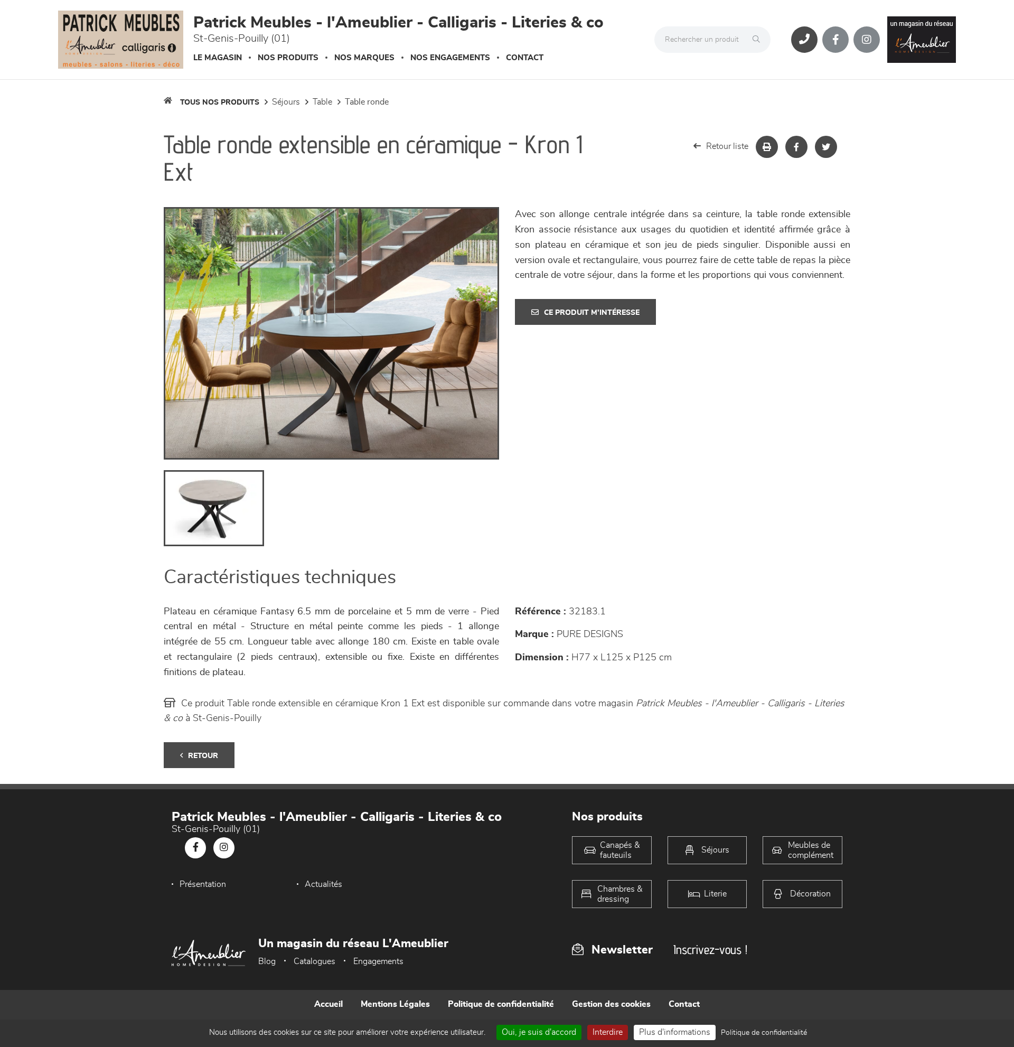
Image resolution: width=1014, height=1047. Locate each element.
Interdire (608, 1032)
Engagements (378, 961)
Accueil (328, 1004)
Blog (267, 961)
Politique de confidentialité (501, 1004)
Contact (524, 58)
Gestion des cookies (611, 1004)
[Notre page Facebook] (835, 39)
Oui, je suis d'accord (539, 1032)
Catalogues (314, 961)
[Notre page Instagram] (866, 39)
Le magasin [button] (217, 58)
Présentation (203, 884)
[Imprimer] (767, 147)
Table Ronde (367, 102)
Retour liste (727, 146)
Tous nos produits (219, 102)
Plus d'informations (674, 1032)
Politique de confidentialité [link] (764, 1032)
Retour (203, 756)
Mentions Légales (395, 1004)
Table (322, 102)
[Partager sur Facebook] (796, 147)
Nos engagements (450, 58)
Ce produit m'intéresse (592, 312)
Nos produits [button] (288, 58)
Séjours (286, 102)
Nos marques (364, 58)
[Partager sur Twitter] (826, 147)
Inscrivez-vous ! (710, 949)
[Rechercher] (759, 39)
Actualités (323, 884)
